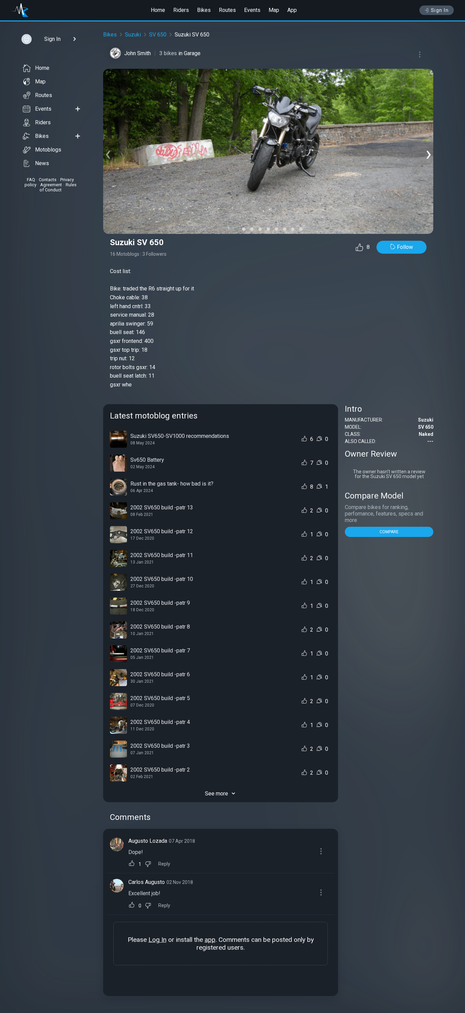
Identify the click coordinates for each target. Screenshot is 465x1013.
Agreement (51, 184)
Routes (227, 10)
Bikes (204, 10)
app (210, 940)
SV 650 (157, 34)
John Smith (137, 53)
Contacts (48, 179)
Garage (192, 53)
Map (274, 10)
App (292, 10)
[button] (235, 229)
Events (252, 10)
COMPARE (389, 531)
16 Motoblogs (124, 254)
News (42, 163)
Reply (164, 864)
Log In (157, 940)
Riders (181, 10)
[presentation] (108, 153)
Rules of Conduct (58, 187)
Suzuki (133, 34)
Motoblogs (48, 149)
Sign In (440, 10)
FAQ (31, 179)
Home (158, 10)
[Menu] (420, 54)
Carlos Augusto (146, 882)
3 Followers (154, 254)
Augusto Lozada (147, 841)
